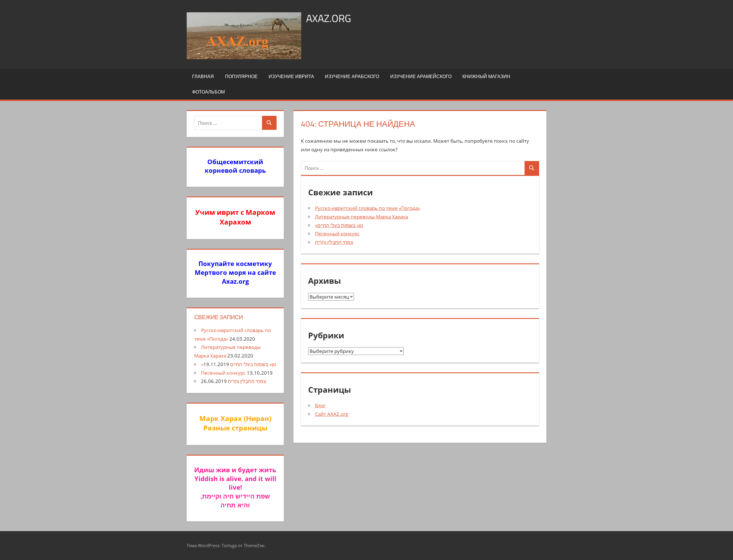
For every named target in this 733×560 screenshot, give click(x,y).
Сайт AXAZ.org (331, 414)
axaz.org (328, 18)
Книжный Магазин (486, 76)
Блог (320, 405)
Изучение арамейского (421, 76)
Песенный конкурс (337, 233)
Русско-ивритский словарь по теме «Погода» (367, 208)
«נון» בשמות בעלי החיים (339, 225)
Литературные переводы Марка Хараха (361, 216)
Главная (203, 76)
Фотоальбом (208, 91)
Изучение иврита (291, 76)
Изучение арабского (352, 76)
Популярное (241, 76)
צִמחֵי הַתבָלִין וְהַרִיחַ (334, 242)
